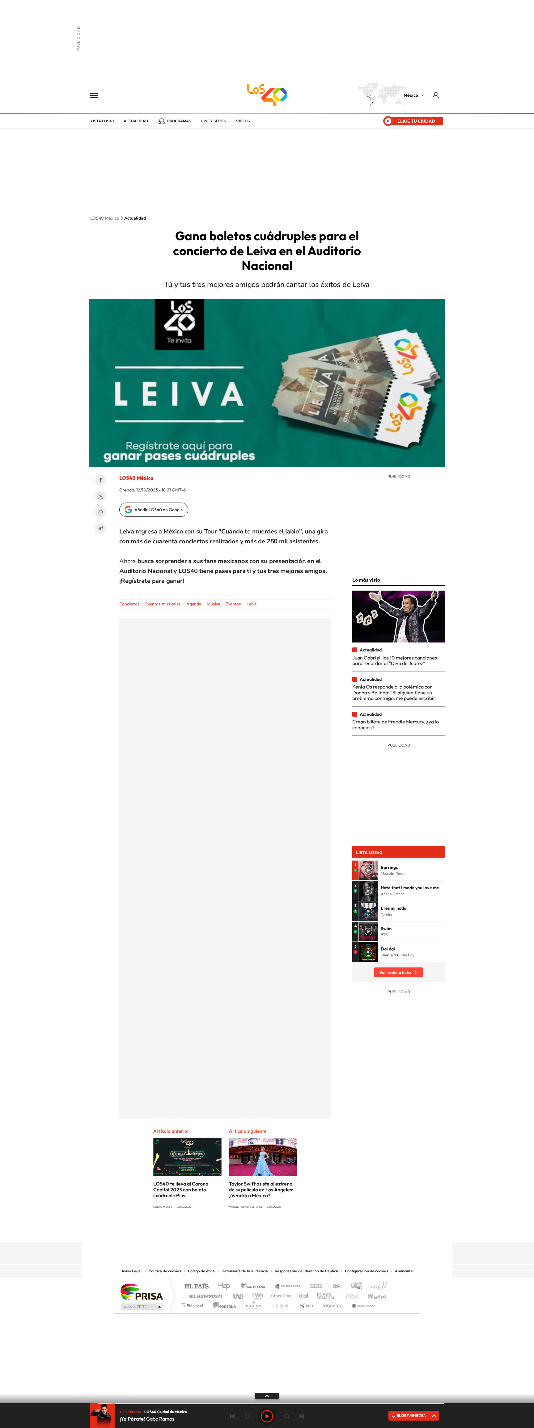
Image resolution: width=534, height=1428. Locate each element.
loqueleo (333, 1304)
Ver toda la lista (395, 972)
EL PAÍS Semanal (326, 1294)
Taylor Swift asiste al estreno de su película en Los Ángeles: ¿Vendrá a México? (261, 1189)
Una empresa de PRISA (141, 1291)
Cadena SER (314, 1287)
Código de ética (201, 1271)
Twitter (100, 496)
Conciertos (129, 604)
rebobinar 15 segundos (247, 1416)
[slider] (267, 1403)
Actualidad (136, 121)
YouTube (248, 1230)
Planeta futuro (349, 1294)
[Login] (436, 95)
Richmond (192, 1304)
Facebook (100, 480)
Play (267, 1416)
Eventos (233, 604)
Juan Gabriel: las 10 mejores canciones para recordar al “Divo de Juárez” (394, 660)
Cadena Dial (304, 1294)
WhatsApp (100, 512)
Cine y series (213, 121)
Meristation (363, 1304)
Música (213, 604)
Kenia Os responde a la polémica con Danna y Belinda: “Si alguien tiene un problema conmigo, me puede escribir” (395, 692)
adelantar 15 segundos (286, 1416)
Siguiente (301, 1416)
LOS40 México (267, 95)
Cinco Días (280, 1294)
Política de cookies (165, 1271)
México (411, 95)
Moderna (223, 1304)
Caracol (377, 1287)
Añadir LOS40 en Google (158, 509)
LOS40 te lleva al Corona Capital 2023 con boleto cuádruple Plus (180, 1189)
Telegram (100, 528)
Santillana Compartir (287, 1287)
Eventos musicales (163, 604)
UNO (239, 1294)
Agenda (193, 604)
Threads (298, 1230)
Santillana (254, 1287)
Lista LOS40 (102, 121)
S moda (305, 1304)
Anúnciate (404, 1271)
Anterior (232, 1416)
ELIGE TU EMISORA (411, 1415)
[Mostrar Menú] (98, 95)
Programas (179, 121)
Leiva (251, 604)
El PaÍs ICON (280, 1304)
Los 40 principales (226, 1287)
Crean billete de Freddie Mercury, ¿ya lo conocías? (395, 724)
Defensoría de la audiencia (245, 1271)
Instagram (261, 1230)
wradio (257, 1294)
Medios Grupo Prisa (141, 1306)
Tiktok (236, 1230)
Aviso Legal (131, 1271)
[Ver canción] (368, 870)
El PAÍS (196, 1287)
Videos (243, 121)
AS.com (333, 1287)
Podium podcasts (253, 1304)
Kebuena (371, 1294)
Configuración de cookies (366, 1271)
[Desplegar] (267, 1395)
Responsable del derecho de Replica (306, 1271)
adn (354, 1287)
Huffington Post (204, 1294)
